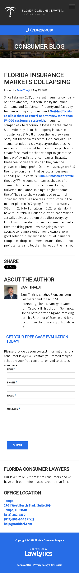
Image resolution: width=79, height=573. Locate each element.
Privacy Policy (41, 565)
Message (13, 408)
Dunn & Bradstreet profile (56, 176)
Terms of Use (24, 565)
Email (11, 395)
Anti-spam (56, 565)
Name (11, 369)
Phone (12, 382)
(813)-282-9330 (41, 30)
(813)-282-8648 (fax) (19, 519)
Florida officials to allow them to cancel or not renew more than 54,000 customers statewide (38, 115)
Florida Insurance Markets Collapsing (37, 78)
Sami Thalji (23, 90)
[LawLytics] (39, 552)
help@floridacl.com (18, 524)
